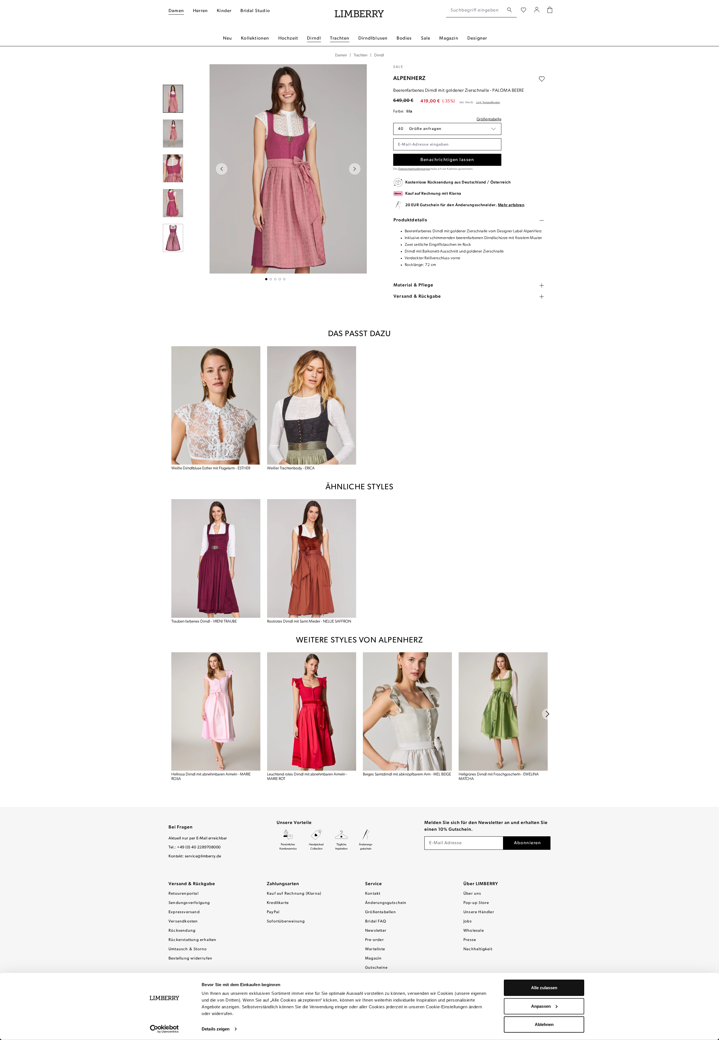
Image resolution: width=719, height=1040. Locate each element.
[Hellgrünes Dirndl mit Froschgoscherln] (503, 711)
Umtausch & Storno (188, 949)
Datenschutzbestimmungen (414, 169)
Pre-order (374, 940)
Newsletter (375, 931)
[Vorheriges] (221, 169)
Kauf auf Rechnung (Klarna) (294, 894)
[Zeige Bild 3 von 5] (275, 279)
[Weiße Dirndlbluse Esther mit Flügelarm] (215, 405)
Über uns (472, 894)
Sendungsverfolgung (189, 903)
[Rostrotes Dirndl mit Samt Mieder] (311, 558)
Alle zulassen (544, 987)
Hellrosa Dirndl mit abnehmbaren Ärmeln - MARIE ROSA (211, 776)
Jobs (467, 921)
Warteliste (375, 949)
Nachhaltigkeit (477, 949)
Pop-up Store (476, 903)
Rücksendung (182, 931)
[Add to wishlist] (542, 79)
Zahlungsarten (283, 884)
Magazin (373, 958)
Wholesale (473, 931)
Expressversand (184, 912)
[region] (275, 172)
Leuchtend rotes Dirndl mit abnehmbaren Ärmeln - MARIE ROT (307, 776)
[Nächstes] (354, 169)
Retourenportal (184, 894)
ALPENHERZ (409, 78)
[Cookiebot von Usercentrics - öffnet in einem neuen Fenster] (164, 1029)
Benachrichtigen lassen (447, 160)
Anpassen (541, 1006)
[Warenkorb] (549, 10)
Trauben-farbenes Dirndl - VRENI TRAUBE (204, 621)
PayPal (273, 912)
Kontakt (372, 894)
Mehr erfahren (511, 205)
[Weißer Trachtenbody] (311, 405)
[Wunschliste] (523, 10)
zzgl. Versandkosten (488, 102)
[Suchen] (509, 10)
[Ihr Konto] (536, 10)
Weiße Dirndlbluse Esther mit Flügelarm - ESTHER (210, 468)
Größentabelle (489, 119)
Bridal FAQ (375, 921)
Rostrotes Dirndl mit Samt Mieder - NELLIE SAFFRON (309, 621)
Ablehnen (544, 1024)
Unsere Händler (478, 912)
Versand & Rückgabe (192, 884)
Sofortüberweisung (286, 921)
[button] (447, 129)
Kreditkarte (278, 903)
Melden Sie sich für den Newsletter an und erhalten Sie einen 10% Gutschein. (486, 826)
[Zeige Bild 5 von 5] (284, 279)
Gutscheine (376, 968)
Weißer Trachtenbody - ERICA (291, 468)
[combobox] (475, 10)
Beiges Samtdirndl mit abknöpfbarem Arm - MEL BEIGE (407, 774)
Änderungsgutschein (386, 903)
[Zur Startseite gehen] (359, 10)
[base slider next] (547, 714)
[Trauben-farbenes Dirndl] (215, 558)
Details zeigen (215, 1029)
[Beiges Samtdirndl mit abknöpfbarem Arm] (407, 711)
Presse (469, 940)
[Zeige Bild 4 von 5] (280, 279)
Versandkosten (183, 921)
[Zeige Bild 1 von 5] (266, 279)
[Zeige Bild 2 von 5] (271, 279)
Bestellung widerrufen (190, 958)
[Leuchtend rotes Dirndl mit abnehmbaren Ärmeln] (311, 711)
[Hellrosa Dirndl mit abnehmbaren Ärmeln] (215, 711)
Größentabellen (380, 912)
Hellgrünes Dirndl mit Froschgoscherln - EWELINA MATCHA (499, 776)
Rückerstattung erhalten (193, 940)
